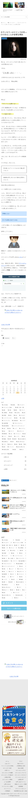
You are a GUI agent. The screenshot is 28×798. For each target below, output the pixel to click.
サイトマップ (7, 788)
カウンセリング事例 (7, 779)
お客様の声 (20, 779)
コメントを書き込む (14, 608)
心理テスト (7, 770)
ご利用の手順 (7, 777)
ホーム (7, 761)
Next (27, 7)
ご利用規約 (7, 791)
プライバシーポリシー (20, 788)
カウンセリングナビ (21, 770)
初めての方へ (20, 763)
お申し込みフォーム (21, 781)
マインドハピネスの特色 (7, 765)
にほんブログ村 (5, 324)
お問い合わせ (7, 784)
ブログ (20, 761)
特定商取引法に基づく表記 (20, 791)
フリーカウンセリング (20, 777)
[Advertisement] (14, 363)
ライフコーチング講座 (7, 786)
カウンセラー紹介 (7, 768)
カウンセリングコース (20, 772)
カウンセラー (6, 480)
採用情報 (21, 786)
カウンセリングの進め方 (7, 775)
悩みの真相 (20, 768)
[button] (26, 17)
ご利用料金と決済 (20, 765)
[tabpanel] (8, 7)
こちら (20, 257)
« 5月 (2, 398)
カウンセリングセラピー (21, 775)
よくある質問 (7, 781)
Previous (1, 7)
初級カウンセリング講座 (21, 784)
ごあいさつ (7, 763)
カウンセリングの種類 (7, 772)
